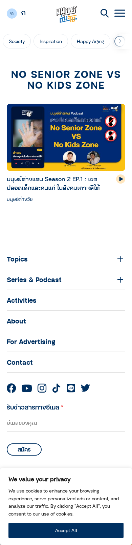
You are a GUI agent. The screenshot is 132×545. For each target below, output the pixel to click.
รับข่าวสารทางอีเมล (35, 407)
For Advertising (31, 341)
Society (17, 41)
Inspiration (51, 41)
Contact (20, 362)
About (16, 321)
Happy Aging (90, 41)
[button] (119, 41)
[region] (66, 506)
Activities (22, 300)
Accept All (66, 530)
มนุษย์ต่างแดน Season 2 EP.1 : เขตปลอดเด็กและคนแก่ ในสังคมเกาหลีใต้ (53, 183)
